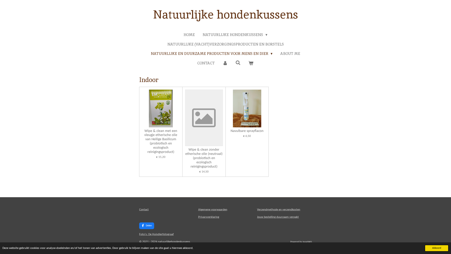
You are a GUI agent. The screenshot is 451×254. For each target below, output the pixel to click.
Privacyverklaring (208, 217)
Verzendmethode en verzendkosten (278, 209)
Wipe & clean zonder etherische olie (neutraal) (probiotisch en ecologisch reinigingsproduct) (204, 158)
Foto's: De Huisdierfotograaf (156, 234)
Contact (144, 209)
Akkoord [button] (436, 248)
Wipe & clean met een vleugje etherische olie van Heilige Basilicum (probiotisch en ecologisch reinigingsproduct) (160, 141)
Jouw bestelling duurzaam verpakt (278, 217)
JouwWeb (307, 242)
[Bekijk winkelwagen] (251, 63)
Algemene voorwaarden (212, 209)
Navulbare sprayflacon (247, 131)
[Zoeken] (238, 62)
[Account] (225, 63)
